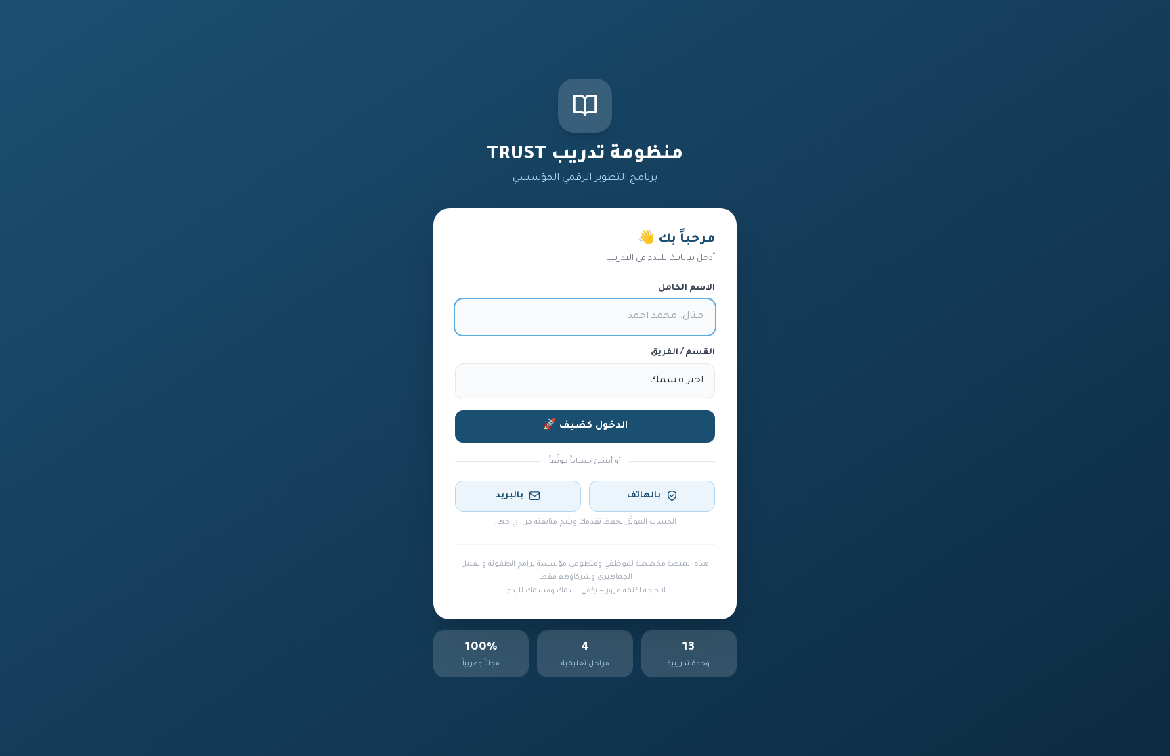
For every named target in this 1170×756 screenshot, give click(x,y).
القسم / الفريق (683, 352)
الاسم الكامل (686, 288)
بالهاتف (644, 496)
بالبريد (509, 496)
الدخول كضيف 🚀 (585, 426)
